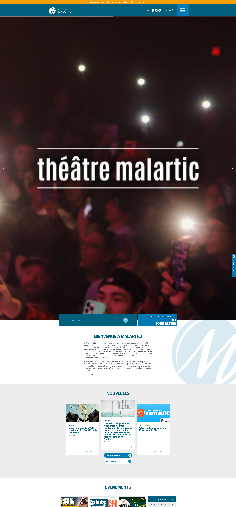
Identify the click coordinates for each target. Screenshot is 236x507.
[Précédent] (3, 168)
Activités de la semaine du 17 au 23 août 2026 (152, 429)
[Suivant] (232, 168)
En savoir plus (140, 2)
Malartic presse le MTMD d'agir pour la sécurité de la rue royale (83, 430)
